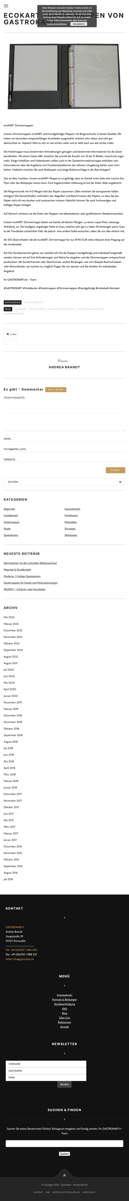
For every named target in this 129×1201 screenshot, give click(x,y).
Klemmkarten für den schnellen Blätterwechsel (30, 563)
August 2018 (11, 741)
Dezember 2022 (13, 630)
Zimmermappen (15, 313)
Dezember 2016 (13, 846)
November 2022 (13, 637)
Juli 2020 (9, 669)
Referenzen (64, 1022)
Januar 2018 (10, 787)
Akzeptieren (79, 23)
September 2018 (13, 735)
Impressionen (64, 995)
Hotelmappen (11, 522)
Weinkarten (70, 535)
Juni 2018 (9, 754)
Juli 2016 (8, 879)
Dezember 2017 (13, 794)
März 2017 (9, 826)
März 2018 (10, 774)
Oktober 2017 (11, 807)
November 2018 (13, 722)
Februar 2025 (11, 623)
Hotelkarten (71, 515)
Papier (7, 528)
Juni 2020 (9, 676)
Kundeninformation (90, 309)
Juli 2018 (8, 748)
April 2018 (9, 768)
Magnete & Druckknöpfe (17, 569)
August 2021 (10, 663)
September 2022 (13, 650)
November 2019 (13, 702)
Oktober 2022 (11, 643)
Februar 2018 (11, 781)
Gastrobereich (72, 509)
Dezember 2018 (13, 715)
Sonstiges (69, 528)
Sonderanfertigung (64, 1004)
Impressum (89, 1192)
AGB (48, 1192)
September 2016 (13, 866)
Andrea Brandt (64, 367)
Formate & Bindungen (64, 999)
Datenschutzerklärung (66, 1192)
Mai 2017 (9, 820)
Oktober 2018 (11, 728)
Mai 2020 (9, 682)
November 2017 (13, 800)
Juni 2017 (9, 813)
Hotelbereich (34, 302)
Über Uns (64, 1017)
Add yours (55, 389)
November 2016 (13, 853)
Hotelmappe (37, 309)
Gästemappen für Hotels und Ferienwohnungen (31, 582)
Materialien (70, 522)
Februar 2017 (11, 833)
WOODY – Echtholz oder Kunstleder (24, 589)
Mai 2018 (9, 761)
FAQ (64, 1008)
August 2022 (11, 656)
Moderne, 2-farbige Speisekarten (22, 576)
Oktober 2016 (11, 859)
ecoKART (21, 309)
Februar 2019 (11, 709)
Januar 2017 (10, 840)
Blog (64, 1013)
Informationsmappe (60, 309)
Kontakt (64, 1026)
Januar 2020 (11, 696)
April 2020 (10, 689)
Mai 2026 (9, 617)
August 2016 (11, 872)
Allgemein (9, 509)
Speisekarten (11, 535)
